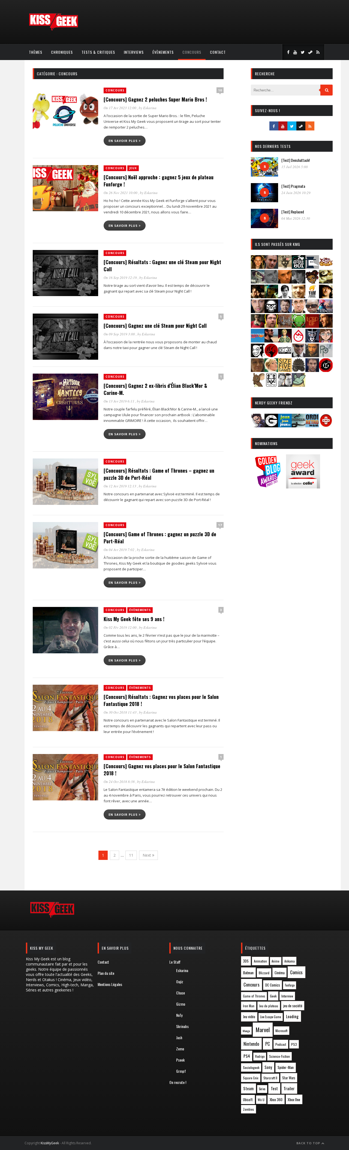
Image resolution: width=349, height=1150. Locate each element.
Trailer (289, 1088)
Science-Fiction (279, 1056)
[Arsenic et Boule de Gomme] (285, 267)
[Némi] (257, 355)
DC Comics (272, 985)
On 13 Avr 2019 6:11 (119, 401)
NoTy (179, 1015)
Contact (218, 52)
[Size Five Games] (285, 370)
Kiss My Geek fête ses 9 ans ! (134, 618)
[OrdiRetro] (312, 425)
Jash (179, 1037)
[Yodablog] (298, 385)
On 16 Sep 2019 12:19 (121, 277)
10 (220, 90)
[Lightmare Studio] (298, 326)
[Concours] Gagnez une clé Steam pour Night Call (155, 325)
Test (274, 1088)
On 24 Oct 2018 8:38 (120, 781)
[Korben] (312, 311)
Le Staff (174, 962)
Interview (287, 996)
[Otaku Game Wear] (326, 425)
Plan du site (106, 973)
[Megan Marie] (285, 341)
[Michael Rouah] (298, 341)
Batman (248, 972)
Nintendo (251, 1043)
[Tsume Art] (271, 385)
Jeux (133, 168)
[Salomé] (271, 370)
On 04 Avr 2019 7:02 (119, 549)
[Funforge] (312, 296)
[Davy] (285, 282)
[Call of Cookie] (326, 267)
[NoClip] (271, 355)
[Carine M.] (257, 282)
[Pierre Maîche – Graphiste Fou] (257, 425)
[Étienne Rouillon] (257, 296)
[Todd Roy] (312, 370)
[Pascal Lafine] (298, 355)
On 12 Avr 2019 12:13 (120, 486)
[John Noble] (285, 311)
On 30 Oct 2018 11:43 (120, 712)
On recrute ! (177, 1082)
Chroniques (62, 52)
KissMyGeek (50, 1143)
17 (220, 525)
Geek (273, 996)
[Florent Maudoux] (271, 296)
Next (147, 855)
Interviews (134, 52)
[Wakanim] (285, 385)
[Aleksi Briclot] (257, 267)
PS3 (294, 1044)
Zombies (248, 1109)
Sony (268, 1067)
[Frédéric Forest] (298, 296)
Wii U (261, 1099)
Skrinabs (182, 1026)
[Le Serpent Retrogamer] (298, 425)
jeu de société (292, 1005)
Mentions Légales (110, 984)
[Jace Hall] (257, 311)
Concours (191, 52)
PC (267, 1044)
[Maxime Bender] (271, 341)
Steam (248, 1088)
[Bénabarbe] (312, 267)
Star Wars (288, 1077)
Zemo (180, 1048)
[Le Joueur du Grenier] (271, 326)
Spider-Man (286, 1067)
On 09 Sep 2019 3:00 (120, 334)
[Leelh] (285, 326)
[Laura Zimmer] (257, 326)
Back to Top (308, 1143)
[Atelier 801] (298, 267)
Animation (260, 961)
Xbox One (294, 1099)
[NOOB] (285, 355)
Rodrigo (259, 1056)
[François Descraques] (285, 296)
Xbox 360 (276, 1099)
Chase (180, 993)
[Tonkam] (326, 370)
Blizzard (264, 972)
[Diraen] (312, 282)
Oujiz (179, 981)
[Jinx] (271, 311)
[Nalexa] (326, 341)
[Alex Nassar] (271, 267)
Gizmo (180, 1004)
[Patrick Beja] (312, 355)
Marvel (263, 1030)
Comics (296, 972)
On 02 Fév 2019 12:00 (120, 627)
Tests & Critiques (98, 52)
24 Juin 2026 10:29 (296, 192)
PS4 (246, 1056)
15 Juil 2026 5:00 (294, 166)
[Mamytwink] (326, 326)
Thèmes (35, 52)
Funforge (289, 985)
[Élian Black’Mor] (326, 282)
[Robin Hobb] (257, 370)
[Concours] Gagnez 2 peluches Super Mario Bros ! (155, 99)
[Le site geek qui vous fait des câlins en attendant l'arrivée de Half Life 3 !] (53, 29)
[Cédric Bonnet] (271, 282)
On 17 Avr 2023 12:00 (120, 107)
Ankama (289, 961)
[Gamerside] (271, 425)
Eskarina (150, 107)
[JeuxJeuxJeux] (285, 425)
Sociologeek (251, 1067)
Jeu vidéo (249, 1016)
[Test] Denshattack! (295, 160)
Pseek (180, 1060)
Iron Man (248, 1005)
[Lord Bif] (312, 326)
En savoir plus (124, 141)
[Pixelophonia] (326, 355)
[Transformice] (257, 385)
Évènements (163, 52)
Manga (246, 1031)
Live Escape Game (270, 1017)
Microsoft (281, 1030)
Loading (292, 1016)
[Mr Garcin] (312, 341)
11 (131, 855)
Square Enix (250, 1077)
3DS (246, 961)
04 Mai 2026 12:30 (295, 218)
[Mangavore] (257, 341)
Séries (262, 1089)
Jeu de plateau (268, 1005)
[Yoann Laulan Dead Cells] (326, 311)
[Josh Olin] (298, 311)
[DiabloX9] (298, 282)
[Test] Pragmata (293, 186)
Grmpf (181, 1071)
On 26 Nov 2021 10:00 (121, 192)
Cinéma (280, 972)
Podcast (280, 1044)
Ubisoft (248, 1099)
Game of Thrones (254, 996)
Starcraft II (270, 1077)
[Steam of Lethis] (298, 370)
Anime (275, 961)
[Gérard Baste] (326, 296)
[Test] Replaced (292, 211)
